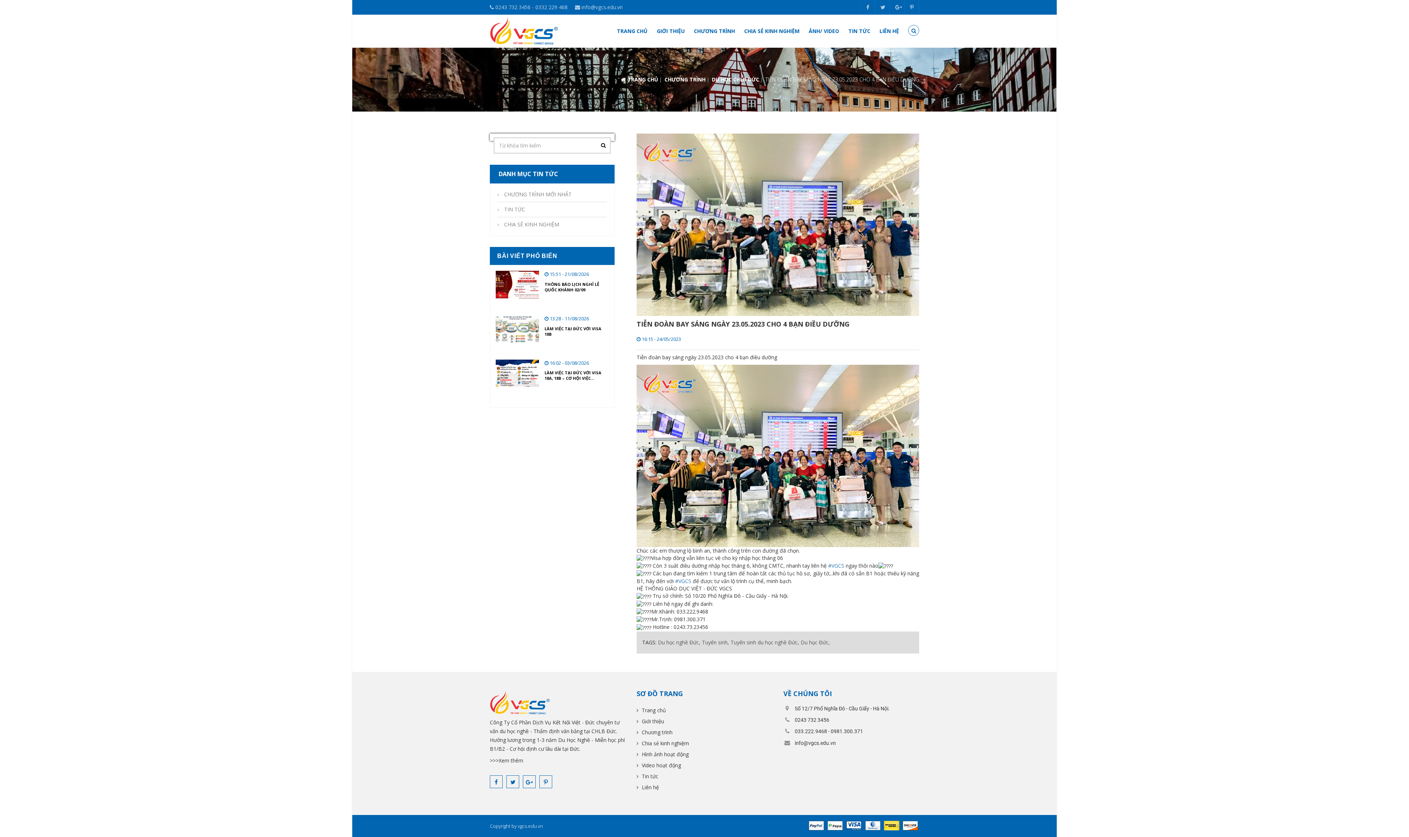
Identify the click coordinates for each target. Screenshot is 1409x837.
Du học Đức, (815, 642)
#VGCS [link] (836, 565)
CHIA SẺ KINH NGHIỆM (531, 224)
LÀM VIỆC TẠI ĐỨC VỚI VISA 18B (573, 331)
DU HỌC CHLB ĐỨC (735, 79)
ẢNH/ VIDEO (824, 31)
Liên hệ (889, 31)
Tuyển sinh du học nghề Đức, (765, 642)
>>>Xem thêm (506, 760)
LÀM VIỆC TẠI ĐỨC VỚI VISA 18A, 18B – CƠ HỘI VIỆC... (573, 375)
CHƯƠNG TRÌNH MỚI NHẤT (538, 194)
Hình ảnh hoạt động (664, 754)
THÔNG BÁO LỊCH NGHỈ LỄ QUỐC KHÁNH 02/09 (572, 286)
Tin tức (859, 31)
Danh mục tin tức (527, 174)
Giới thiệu (671, 31)
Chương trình (714, 31)
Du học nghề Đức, (679, 642)
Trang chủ (632, 31)
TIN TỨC (514, 209)
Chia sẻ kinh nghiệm (772, 31)
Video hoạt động (660, 765)
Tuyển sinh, (715, 642)
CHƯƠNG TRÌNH (685, 79)
